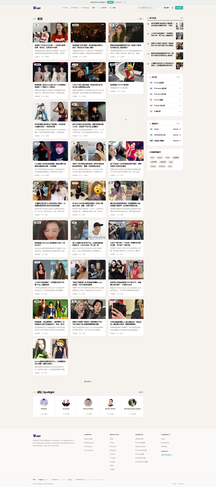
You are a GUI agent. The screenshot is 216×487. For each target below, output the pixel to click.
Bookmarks (165, 443)
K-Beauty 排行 (140, 446)
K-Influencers (89, 443)
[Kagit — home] (37, 8)
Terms (174, 484)
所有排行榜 (139, 439)
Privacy (181, 484)
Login (163, 439)
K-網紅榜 (155, 111)
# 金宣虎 (176, 157)
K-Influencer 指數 (141, 462)
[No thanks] (124, 2)
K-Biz (112, 465)
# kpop (153, 166)
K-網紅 (114, 8)
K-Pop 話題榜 (157, 83)
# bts (167, 157)
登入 (180, 8)
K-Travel (113, 458)
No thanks (118, 2)
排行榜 (104, 8)
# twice (159, 157)
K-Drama (75, 8)
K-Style (112, 462)
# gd (170, 162)
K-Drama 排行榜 (158, 94)
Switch (110, 2)
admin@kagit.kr (166, 455)
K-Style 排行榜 (157, 105)
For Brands (88, 446)
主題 (93, 8)
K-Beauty (85, 8)
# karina (162, 166)
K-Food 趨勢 (156, 100)
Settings (164, 446)
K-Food (112, 454)
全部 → (141, 19)
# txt (152, 157)
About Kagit (88, 439)
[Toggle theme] (172, 8)
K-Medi (112, 469)
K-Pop (65, 8)
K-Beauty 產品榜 (158, 88)
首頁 (111, 439)
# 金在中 (163, 162)
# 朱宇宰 (153, 162)
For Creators (88, 450)
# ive (170, 166)
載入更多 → (88, 381)
